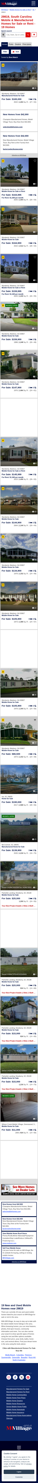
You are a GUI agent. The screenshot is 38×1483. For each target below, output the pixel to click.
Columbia (20, 1355)
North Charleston (19, 1360)
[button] (3, 34)
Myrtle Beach (10, 1355)
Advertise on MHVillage (19, 155)
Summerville (6, 1357)
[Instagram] (8, 1377)
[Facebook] (15, 1377)
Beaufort (24, 1357)
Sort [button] (17, 52)
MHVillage (4, 10)
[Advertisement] (19, 417)
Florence (28, 1355)
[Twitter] (21, 1377)
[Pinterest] (28, 1377)
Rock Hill (32, 1357)
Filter (5, 52)
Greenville (16, 1357)
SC (34, 10)
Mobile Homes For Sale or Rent (20, 10)
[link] (11, 99)
